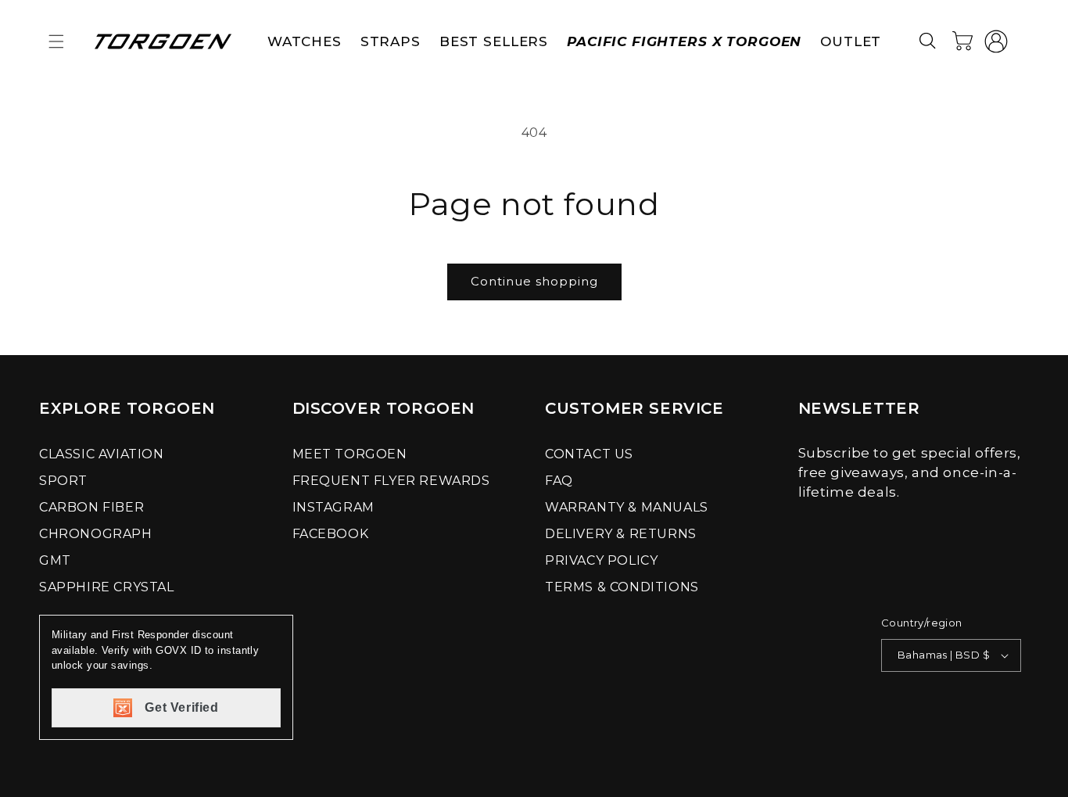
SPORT (63, 480)
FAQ (559, 480)
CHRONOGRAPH (95, 533)
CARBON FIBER (91, 507)
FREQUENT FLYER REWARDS (391, 480)
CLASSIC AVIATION (101, 454)
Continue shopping (534, 281)
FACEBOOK (330, 533)
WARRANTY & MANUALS (626, 507)
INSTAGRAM (333, 507)
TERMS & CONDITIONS (622, 587)
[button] (56, 41)
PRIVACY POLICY (601, 560)
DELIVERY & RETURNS (621, 533)
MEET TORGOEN (349, 454)
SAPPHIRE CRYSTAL (106, 587)
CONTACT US (589, 454)
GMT (55, 560)
